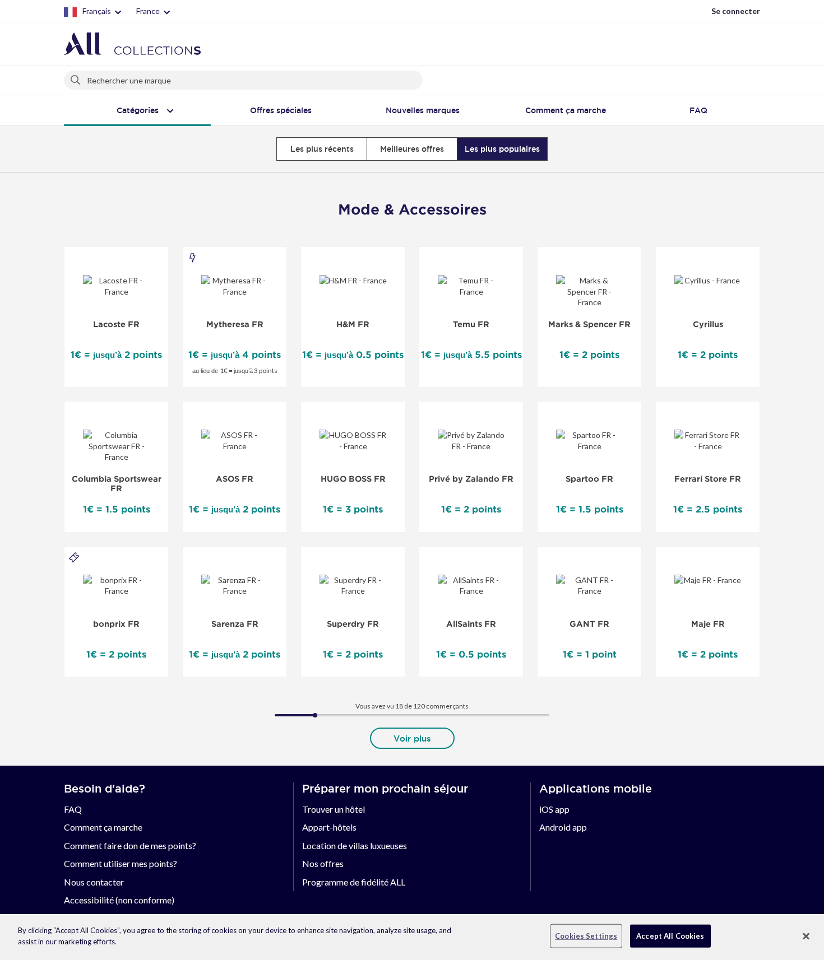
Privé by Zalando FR (471, 478)
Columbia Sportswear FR (116, 483)
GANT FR (589, 623)
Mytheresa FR (234, 324)
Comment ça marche (103, 827)
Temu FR (471, 324)
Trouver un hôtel (333, 809)
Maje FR (708, 623)
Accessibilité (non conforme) (119, 899)
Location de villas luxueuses (354, 845)
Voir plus (412, 738)
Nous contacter (94, 882)
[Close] (806, 936)
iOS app (554, 809)
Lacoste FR (116, 324)
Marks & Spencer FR (589, 324)
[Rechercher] (76, 78)
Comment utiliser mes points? (120, 863)
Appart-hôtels (329, 827)
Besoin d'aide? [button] (104, 788)
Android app (563, 827)
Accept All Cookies (670, 935)
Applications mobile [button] (595, 788)
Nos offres (323, 863)
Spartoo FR (589, 478)
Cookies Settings (586, 935)
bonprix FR (116, 623)
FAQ (73, 809)
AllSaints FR (471, 623)
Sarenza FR (234, 623)
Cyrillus (708, 324)
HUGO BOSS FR (353, 478)
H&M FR (352, 324)
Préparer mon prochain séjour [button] (385, 788)
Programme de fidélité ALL (353, 882)
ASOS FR (234, 478)
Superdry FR (353, 623)
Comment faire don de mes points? (130, 845)
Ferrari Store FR (707, 478)
